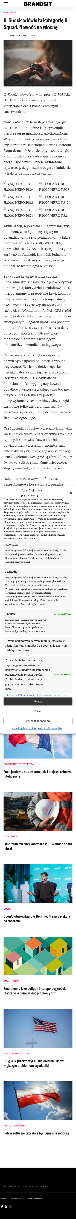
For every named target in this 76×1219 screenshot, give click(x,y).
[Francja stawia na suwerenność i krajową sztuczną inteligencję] (38, 739)
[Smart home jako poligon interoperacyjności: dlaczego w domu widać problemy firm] (38, 956)
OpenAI (8, 908)
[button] (70, 493)
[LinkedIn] (11, 1207)
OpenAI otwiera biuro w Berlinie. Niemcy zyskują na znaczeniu (37, 918)
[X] (6, 1207)
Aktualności (10, 12)
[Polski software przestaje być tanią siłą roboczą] (38, 1100)
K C (5, 35)
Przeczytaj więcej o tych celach (52, 695)
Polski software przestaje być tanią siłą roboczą (36, 1133)
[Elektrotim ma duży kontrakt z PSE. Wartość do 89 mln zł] (38, 811)
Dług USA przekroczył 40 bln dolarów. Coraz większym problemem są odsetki (34, 1063)
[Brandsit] (38, 4)
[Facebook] (2, 1207)
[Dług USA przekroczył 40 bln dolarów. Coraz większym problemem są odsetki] (38, 1028)
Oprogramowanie (15, 1125)
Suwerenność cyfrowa (19, 764)
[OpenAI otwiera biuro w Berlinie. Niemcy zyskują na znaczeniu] (38, 883)
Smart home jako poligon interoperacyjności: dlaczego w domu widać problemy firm (35, 991)
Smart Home (11, 981)
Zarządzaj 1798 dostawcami (21, 695)
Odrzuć (38, 711)
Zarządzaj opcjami (38, 721)
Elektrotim (11, 836)
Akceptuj (38, 701)
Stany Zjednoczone (17, 1053)
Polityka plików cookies (24, 728)
